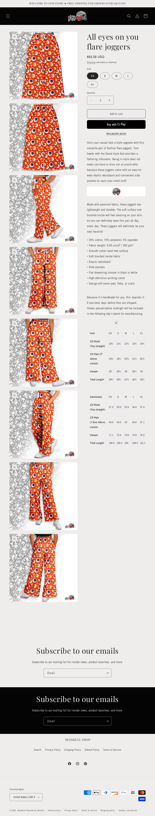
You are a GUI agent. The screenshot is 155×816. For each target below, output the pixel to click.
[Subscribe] (107, 673)
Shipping (91, 62)
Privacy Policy (52, 749)
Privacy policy (71, 810)
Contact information (128, 810)
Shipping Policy (72, 749)
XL (92, 84)
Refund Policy (92, 749)
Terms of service (89, 810)
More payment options (116, 133)
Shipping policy (108, 810)
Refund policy (54, 810)
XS (92, 76)
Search (37, 749)
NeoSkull (21, 810)
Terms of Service (112, 749)
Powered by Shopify (35, 810)
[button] (8, 16)
